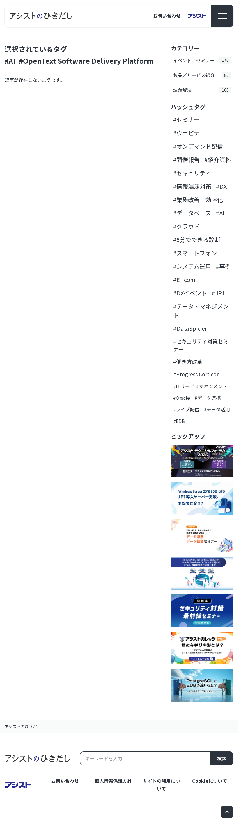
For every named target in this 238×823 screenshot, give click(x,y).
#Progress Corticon (196, 374)
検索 (221, 758)
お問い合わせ (167, 15)
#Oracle (181, 397)
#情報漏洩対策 (192, 186)
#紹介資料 (217, 159)
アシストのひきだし (23, 726)
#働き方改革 (187, 361)
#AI (10, 61)
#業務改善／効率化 (198, 199)
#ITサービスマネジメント (200, 386)
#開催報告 (186, 159)
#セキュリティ (192, 173)
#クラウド (186, 226)
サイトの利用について (161, 784)
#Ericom (184, 279)
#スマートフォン (195, 253)
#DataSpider (190, 328)
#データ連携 (207, 397)
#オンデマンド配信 (198, 146)
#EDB (179, 420)
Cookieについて (209, 780)
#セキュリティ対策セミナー (200, 345)
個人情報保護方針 (113, 780)
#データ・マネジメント (201, 310)
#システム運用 (192, 266)
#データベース (192, 213)
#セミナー (186, 119)
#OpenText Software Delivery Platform (86, 61)
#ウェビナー (189, 133)
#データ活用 (217, 409)
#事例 (223, 266)
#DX (221, 186)
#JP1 (218, 293)
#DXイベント (190, 293)
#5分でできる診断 (196, 239)
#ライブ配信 (186, 409)
